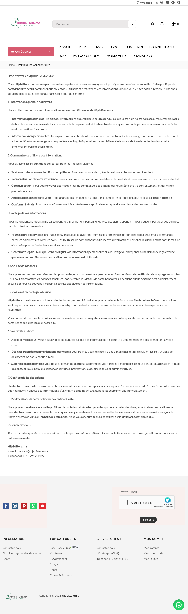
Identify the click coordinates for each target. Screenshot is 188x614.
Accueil (64, 47)
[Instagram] (161, 3)
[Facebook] (178, 3)
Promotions (143, 56)
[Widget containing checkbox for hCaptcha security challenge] (147, 502)
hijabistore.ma (70, 596)
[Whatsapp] (33, 506)
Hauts (82, 47)
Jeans (114, 47)
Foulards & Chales (86, 56)
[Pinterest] (24, 506)
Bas (98, 47)
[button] (178, 604)
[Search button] (132, 24)
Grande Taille (116, 56)
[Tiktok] (173, 3)
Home (11, 64)
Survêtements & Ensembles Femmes (150, 47)
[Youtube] (167, 3)
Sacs (62, 56)
